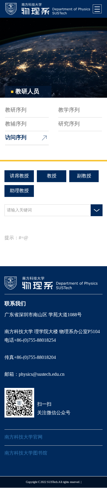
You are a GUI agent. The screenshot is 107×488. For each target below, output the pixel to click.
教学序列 (69, 110)
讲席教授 (19, 176)
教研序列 (15, 110)
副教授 (84, 176)
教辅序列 (15, 124)
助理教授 (19, 190)
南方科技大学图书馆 (25, 453)
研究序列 (69, 124)
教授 (51, 176)
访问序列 (15, 138)
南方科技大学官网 (23, 437)
